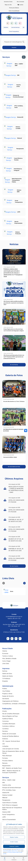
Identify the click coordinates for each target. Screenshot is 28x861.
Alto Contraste (20, 1)
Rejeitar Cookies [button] (14, 837)
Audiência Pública (7, 718)
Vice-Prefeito (6, 691)
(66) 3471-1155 (17, 618)
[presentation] (24, 583)
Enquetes (5, 681)
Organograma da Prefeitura (10, 701)
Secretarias (5, 698)
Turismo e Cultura (7, 656)
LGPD (4, 817)
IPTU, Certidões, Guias (9, 790)
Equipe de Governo (8, 696)
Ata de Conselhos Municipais (10, 713)
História (4, 651)
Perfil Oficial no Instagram (10, 805)
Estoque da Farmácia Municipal (11, 787)
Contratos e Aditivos (8, 726)
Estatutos (5, 738)
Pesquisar (14, 47)
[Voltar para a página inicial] (14, 605)
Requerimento (6, 765)
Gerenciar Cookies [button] (14, 846)
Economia (5, 653)
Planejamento (6, 800)
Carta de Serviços (15, 27)
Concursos (5, 721)
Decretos (5, 731)
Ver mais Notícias (14, 364)
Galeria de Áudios (7, 676)
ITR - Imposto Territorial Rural (11, 741)
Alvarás (4, 711)
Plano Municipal (7, 755)
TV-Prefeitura (6, 678)
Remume (4, 763)
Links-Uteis (5, 663)
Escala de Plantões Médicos (10, 736)
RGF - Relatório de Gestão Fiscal (12, 768)
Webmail (4, 797)
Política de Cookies (19, 849)
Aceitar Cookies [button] (14, 841)
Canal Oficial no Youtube (9, 802)
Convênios (5, 728)
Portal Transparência (14, 31)
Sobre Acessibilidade (14, 10)
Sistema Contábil (7, 795)
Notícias (4, 671)
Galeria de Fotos (7, 673)
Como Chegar (6, 661)
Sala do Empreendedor (9, 819)
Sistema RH (5, 792)
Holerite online (6, 785)
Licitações (5, 746)
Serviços (6, 57)
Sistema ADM (6, 812)
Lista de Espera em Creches (10, 748)
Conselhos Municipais (8, 723)
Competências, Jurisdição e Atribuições (14, 703)
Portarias (5, 758)
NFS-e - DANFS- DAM (8, 780)
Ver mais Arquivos (14, 566)
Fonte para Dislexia (14, 7)
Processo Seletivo (7, 760)
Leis (3, 743)
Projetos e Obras (7, 693)
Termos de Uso (14, 850)
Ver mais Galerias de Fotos (14, 466)
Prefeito (4, 688)
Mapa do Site (8, 4)
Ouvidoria (6, 27)
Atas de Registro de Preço (10, 716)
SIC (23, 27)
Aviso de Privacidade (7, 850)
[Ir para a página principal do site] (14, 17)
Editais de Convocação (9, 733)
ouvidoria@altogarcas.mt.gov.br (14, 616)
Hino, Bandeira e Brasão (9, 658)
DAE (3, 782)
